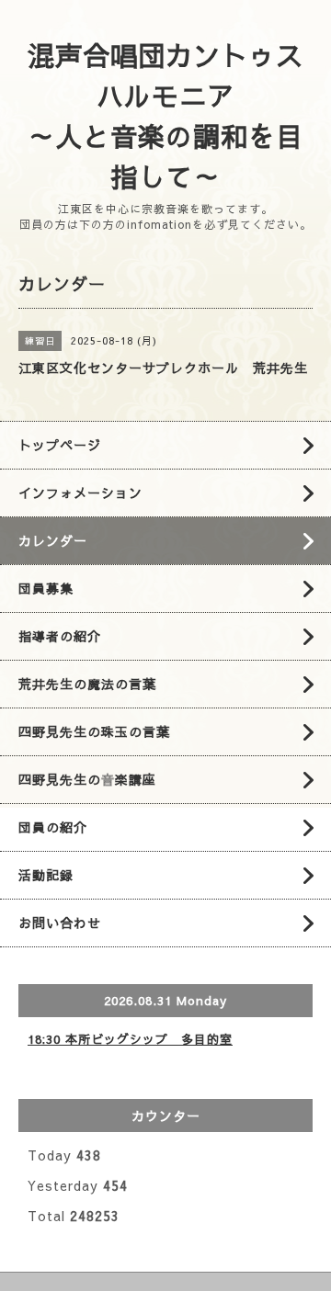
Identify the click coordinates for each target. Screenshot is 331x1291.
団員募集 (46, 588)
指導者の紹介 (59, 636)
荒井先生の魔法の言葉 (87, 683)
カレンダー (52, 540)
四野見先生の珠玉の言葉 (94, 731)
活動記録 (46, 875)
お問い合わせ (59, 922)
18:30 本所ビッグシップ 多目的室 (130, 1039)
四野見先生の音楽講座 (87, 779)
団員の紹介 (52, 827)
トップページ (59, 445)
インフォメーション (80, 492)
